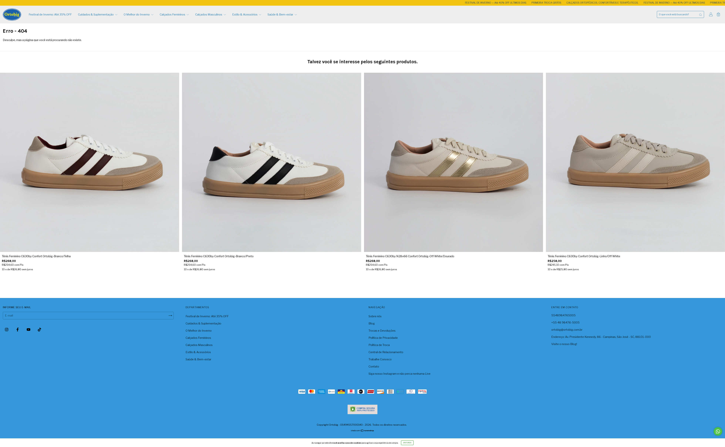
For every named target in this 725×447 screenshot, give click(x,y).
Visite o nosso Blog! (564, 344)
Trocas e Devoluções (382, 330)
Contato (374, 366)
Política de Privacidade (383, 338)
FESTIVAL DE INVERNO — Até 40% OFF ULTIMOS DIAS (428, 2)
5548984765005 (563, 315)
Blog (372, 323)
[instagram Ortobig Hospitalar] (7, 329)
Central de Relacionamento (386, 352)
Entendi (407, 443)
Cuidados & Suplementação (96, 14)
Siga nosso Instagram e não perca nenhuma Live (399, 373)
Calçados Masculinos (209, 14)
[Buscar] (700, 14)
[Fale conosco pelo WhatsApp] (718, 431)
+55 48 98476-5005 (565, 322)
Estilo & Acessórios (245, 14)
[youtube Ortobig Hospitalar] (29, 329)
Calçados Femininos (173, 14)
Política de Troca (379, 345)
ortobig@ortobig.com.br (566, 329)
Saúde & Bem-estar (281, 14)
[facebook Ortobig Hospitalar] (18, 329)
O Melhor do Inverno (137, 14)
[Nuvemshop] (362, 431)
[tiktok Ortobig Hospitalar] (39, 329)
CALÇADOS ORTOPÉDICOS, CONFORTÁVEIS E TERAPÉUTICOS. (535, 2)
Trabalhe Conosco (380, 359)
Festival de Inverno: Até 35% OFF (50, 14)
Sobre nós (375, 316)
